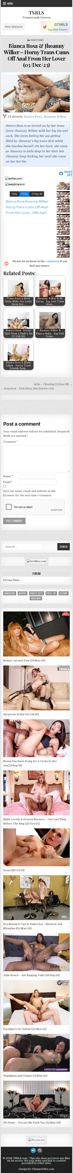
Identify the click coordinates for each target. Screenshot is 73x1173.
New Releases (13, 26)
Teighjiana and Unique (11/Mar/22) (25, 1075)
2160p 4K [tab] (37, 194)
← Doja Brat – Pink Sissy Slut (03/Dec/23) (27, 388)
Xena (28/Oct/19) (14, 870)
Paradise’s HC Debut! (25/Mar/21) (24, 1029)
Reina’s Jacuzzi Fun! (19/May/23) (24, 660)
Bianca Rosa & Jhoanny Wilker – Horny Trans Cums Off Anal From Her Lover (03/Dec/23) (36, 55)
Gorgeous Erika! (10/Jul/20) (21, 714)
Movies (22, 593)
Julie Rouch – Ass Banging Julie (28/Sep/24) (31, 975)
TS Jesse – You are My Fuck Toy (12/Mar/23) (32, 1122)
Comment (10, 441)
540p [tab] (14, 194)
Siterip (64, 593)
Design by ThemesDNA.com (36, 1169)
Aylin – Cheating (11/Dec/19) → (53, 384)
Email (8, 482)
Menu (10, 3)
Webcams (36, 598)
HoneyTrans (37, 40)
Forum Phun (11, 580)
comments (52, 261)
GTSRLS (61, 24)
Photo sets (36, 593)
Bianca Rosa (33, 116)
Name (8, 476)
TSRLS (36, 12)
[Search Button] (39, 1150)
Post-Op (51, 593)
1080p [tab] (24, 194)
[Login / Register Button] (33, 1150)
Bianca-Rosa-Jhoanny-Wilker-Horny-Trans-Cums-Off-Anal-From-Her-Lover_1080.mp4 (27, 207)
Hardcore (9, 593)
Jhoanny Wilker (54, 116)
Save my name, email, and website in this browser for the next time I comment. (29, 493)
